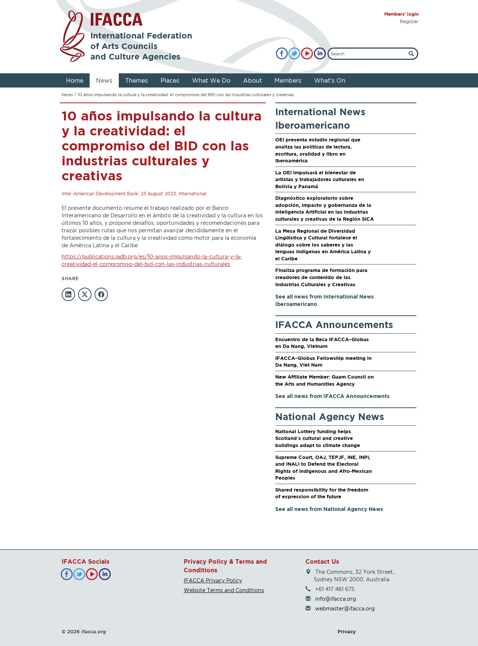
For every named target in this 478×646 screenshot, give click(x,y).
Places (170, 80)
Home (74, 80)
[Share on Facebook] (101, 294)
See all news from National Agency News (329, 509)
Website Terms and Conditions (224, 590)
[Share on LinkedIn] (68, 294)
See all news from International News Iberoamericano (324, 300)
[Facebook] (282, 54)
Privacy (347, 631)
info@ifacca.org (335, 598)
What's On (329, 80)
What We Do (211, 80)
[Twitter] (294, 54)
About (252, 80)
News (104, 80)
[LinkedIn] (320, 54)
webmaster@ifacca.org (345, 608)
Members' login (401, 14)
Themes (136, 80)
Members (287, 80)
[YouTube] (307, 54)
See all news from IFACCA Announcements (332, 396)
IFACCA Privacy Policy (213, 580)
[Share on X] (84, 294)
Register (409, 21)
